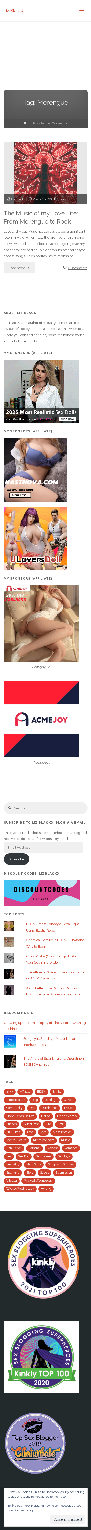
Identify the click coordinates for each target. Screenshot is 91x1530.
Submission (64, 1172)
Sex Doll (23, 1156)
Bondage (51, 1100)
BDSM (41, 1091)
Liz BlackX (13, 10)
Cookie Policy (24, 1510)
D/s (32, 1108)
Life (48, 1124)
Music (65, 1140)
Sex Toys (64, 1156)
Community (14, 1108)
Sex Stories (43, 1156)
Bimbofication (15, 1100)
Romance (71, 1148)
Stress (44, 1172)
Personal (34, 1148)
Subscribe (16, 859)
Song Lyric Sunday (61, 1164)
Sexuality (12, 1164)
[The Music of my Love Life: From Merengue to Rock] (45, 173)
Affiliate (25, 1091)
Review (52, 1148)
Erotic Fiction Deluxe (20, 1116)
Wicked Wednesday (38, 1180)
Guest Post (31, 1124)
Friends (11, 1124)
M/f (43, 1132)
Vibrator (11, 1180)
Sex (8, 1156)
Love (30, 1132)
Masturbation (62, 1132)
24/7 (9, 1091)
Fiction (45, 1116)
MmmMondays (43, 1140)
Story (29, 1172)
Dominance (49, 1108)
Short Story (33, 1164)
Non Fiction (14, 1148)
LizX (61, 1124)
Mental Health (16, 1140)
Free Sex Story (67, 1116)
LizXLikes (13, 1132)
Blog (61, 199)
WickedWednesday (20, 1189)
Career (68, 1100)
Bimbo (57, 1091)
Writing (46, 1189)
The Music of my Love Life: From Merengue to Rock (41, 217)
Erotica (69, 1108)
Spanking (12, 1172)
